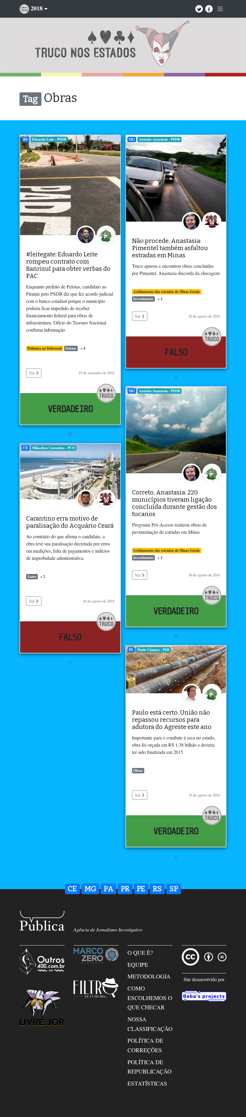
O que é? (140, 952)
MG (132, 139)
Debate (70, 348)
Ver (32, 373)
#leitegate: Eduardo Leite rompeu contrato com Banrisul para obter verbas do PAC (68, 265)
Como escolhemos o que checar (150, 997)
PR (125, 889)
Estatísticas (147, 1083)
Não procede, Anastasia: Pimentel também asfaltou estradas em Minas (170, 248)
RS (25, 139)
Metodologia (149, 976)
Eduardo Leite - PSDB (49, 139)
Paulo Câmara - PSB (153, 649)
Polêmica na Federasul (45, 348)
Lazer (32, 576)
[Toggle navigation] (220, 9)
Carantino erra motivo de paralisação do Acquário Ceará (70, 522)
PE (131, 649)
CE (25, 447)
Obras (138, 770)
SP (174, 889)
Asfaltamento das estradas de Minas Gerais (166, 291)
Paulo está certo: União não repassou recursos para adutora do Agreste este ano (172, 719)
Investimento (143, 298)
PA (108, 889)
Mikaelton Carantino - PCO (53, 447)
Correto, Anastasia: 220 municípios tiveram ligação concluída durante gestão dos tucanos (174, 503)
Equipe (138, 964)
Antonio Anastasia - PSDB (159, 139)
